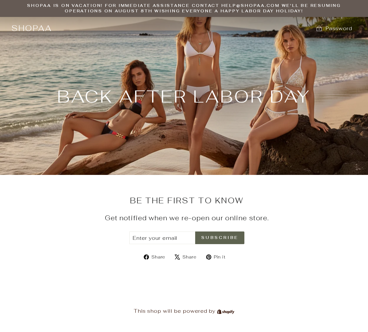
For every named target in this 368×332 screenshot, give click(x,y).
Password (338, 28)
